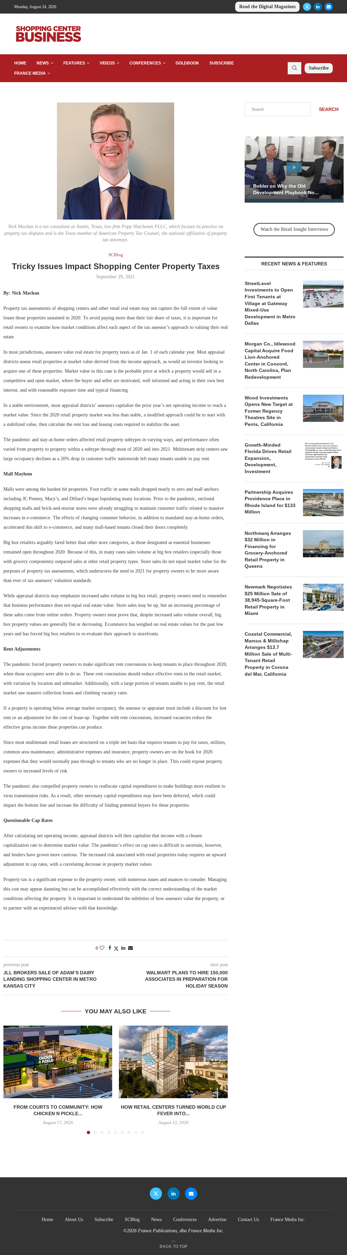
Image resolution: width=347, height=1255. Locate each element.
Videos (107, 63)
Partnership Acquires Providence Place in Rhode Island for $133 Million (270, 502)
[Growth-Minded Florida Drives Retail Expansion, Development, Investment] (323, 455)
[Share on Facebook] (109, 948)
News (43, 63)
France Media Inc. (287, 1219)
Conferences (145, 63)
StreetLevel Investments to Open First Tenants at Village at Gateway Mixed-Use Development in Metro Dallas (270, 303)
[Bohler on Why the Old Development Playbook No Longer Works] (294, 169)
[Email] (329, 7)
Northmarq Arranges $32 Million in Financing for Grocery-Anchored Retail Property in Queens (268, 549)
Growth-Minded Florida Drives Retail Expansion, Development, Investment (268, 458)
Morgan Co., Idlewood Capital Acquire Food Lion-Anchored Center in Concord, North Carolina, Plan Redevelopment (270, 360)
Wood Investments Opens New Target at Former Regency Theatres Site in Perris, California (269, 411)
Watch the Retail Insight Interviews (294, 229)
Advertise (217, 1219)
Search (329, 109)
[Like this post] (102, 948)
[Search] (294, 68)
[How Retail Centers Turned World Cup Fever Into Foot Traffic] (173, 1062)
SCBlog (132, 1219)
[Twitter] (307, 7)
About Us (74, 1219)
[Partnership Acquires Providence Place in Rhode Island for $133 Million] (323, 502)
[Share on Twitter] (116, 948)
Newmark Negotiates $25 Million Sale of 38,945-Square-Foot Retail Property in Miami (268, 600)
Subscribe (221, 63)
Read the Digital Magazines (267, 6)
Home (20, 63)
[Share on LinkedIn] (123, 948)
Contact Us (248, 1219)
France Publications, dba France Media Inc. (181, 1230)
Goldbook (187, 63)
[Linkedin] (318, 7)
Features (74, 63)
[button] (12, 1079)
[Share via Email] (130, 948)
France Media (30, 73)
